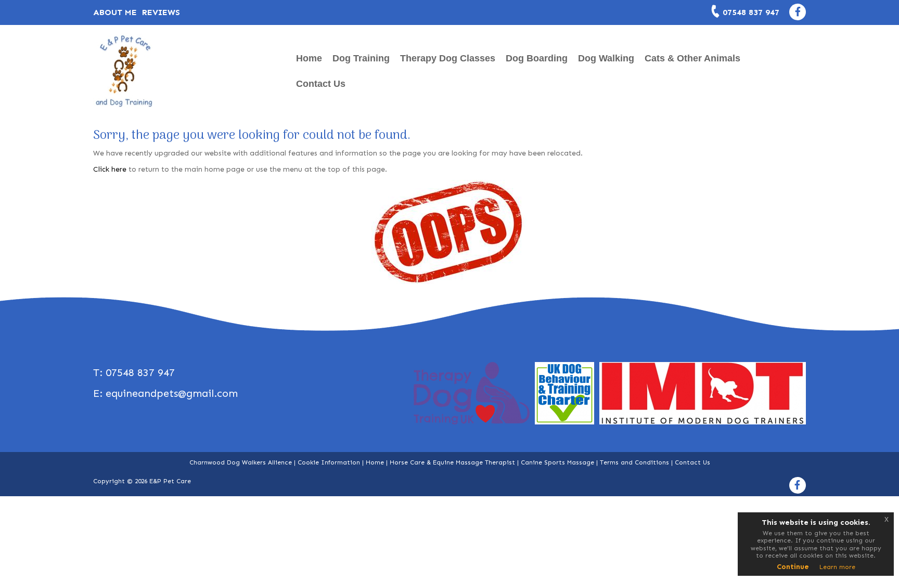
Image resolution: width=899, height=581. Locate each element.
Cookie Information (329, 462)
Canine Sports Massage (557, 462)
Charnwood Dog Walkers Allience (240, 462)
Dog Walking (606, 58)
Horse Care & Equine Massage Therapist (452, 462)
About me (115, 12)
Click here (109, 169)
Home (309, 58)
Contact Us (320, 84)
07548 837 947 (751, 12)
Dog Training (361, 58)
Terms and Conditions (634, 462)
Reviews (161, 12)
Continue (793, 566)
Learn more (837, 567)
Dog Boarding (537, 58)
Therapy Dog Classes (447, 58)
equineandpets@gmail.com (172, 393)
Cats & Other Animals (692, 58)
